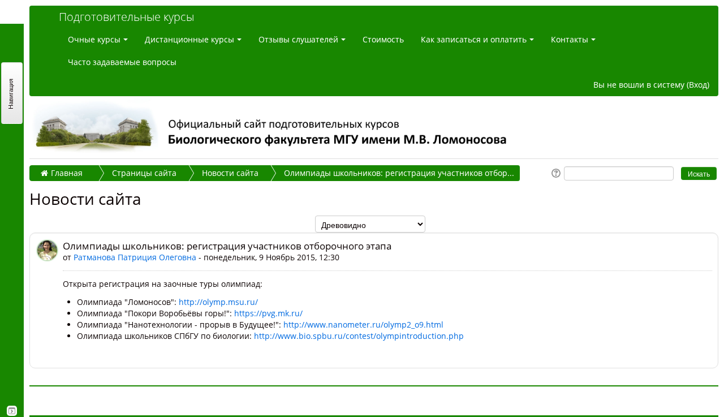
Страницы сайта (144, 172)
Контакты (569, 39)
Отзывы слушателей (298, 39)
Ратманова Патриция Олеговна (135, 257)
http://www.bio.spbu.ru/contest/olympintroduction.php (359, 335)
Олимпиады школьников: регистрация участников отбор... (399, 172)
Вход (698, 84)
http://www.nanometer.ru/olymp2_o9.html (363, 324)
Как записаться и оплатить (474, 39)
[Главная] (372, 127)
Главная (67, 172)
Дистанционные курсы (189, 39)
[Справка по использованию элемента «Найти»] (555, 172)
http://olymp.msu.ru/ (218, 301)
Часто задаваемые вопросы (122, 62)
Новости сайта (230, 172)
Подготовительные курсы (126, 16)
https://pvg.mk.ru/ (268, 313)
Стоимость (383, 39)
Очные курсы (94, 39)
